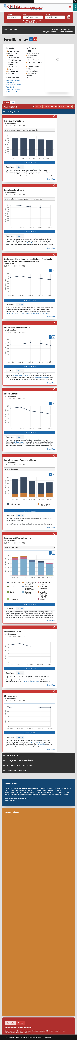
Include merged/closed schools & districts (33, 21)
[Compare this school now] (35, 39)
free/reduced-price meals (20, 376)
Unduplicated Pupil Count (31, 682)
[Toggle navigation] (70, 7)
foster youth (20, 313)
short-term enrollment (41, 378)
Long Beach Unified (50, 32)
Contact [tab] (20, 1023)
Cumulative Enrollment (31, 243)
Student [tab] (6, 103)
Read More (51, 179)
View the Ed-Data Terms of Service (17, 798)
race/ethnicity (40, 744)
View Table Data (30, 162)
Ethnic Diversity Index (35, 742)
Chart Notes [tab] (10, 167)
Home (56, 29)
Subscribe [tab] (10, 1023)
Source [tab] (20, 167)
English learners (11, 313)
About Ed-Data (10, 800)
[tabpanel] (29, 174)
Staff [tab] (12, 103)
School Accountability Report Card (14, 90)
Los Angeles (65, 29)
